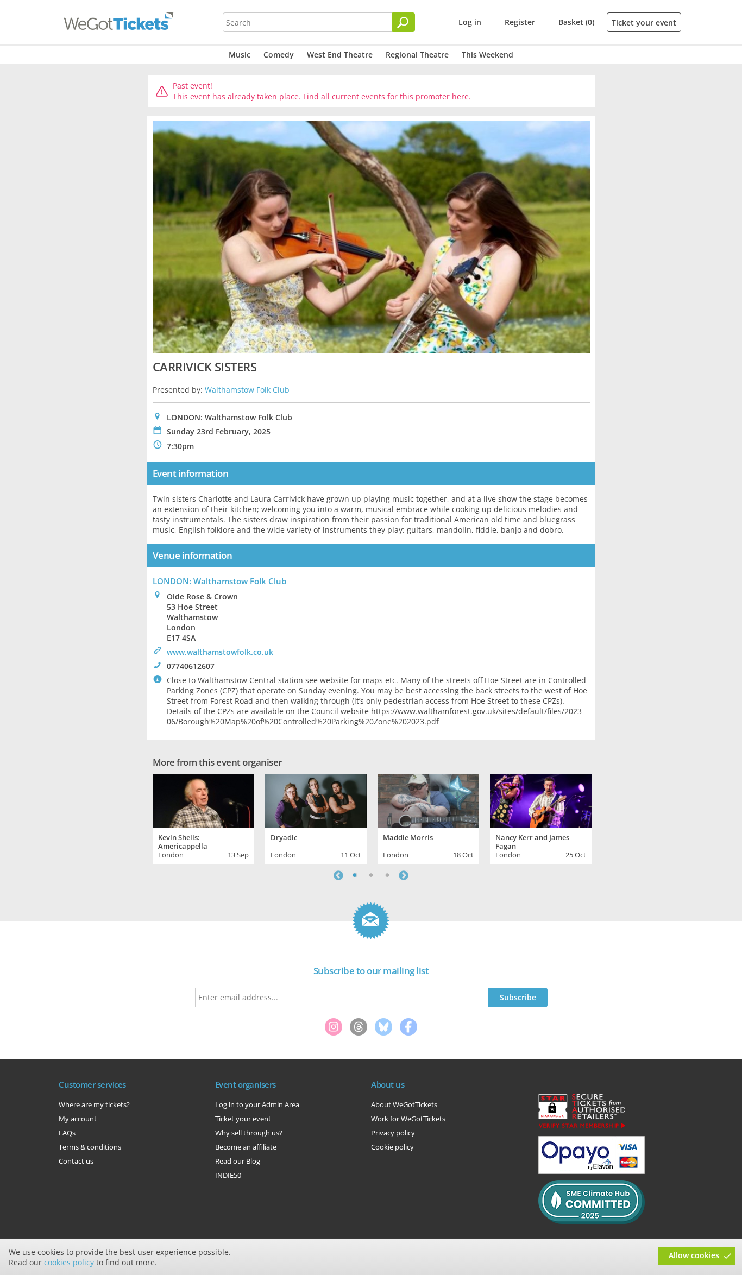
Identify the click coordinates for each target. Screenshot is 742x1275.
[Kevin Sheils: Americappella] (203, 799)
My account (78, 1118)
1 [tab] (354, 875)
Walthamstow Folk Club (247, 389)
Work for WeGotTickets (408, 1118)
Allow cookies (694, 1255)
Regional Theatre (417, 54)
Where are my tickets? (94, 1104)
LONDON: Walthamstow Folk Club (219, 581)
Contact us (76, 1161)
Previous (338, 875)
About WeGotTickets (404, 1104)
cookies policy (69, 1262)
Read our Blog (237, 1161)
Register (520, 22)
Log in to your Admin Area (257, 1104)
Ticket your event (644, 22)
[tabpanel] (203, 817)
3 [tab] (387, 875)
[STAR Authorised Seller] (581, 1127)
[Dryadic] (316, 799)
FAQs (67, 1133)
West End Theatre (340, 54)
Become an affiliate (245, 1147)
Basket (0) (576, 22)
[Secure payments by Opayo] (591, 1171)
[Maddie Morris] (428, 799)
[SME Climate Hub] (591, 1221)
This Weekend (487, 54)
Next (403, 875)
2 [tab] (371, 875)
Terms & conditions (90, 1147)
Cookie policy (392, 1147)
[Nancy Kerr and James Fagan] (541, 799)
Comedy (278, 54)
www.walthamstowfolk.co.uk (220, 652)
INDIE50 (228, 1175)
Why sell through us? (248, 1133)
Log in (469, 22)
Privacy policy (393, 1133)
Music (239, 54)
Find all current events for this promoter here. (387, 96)
